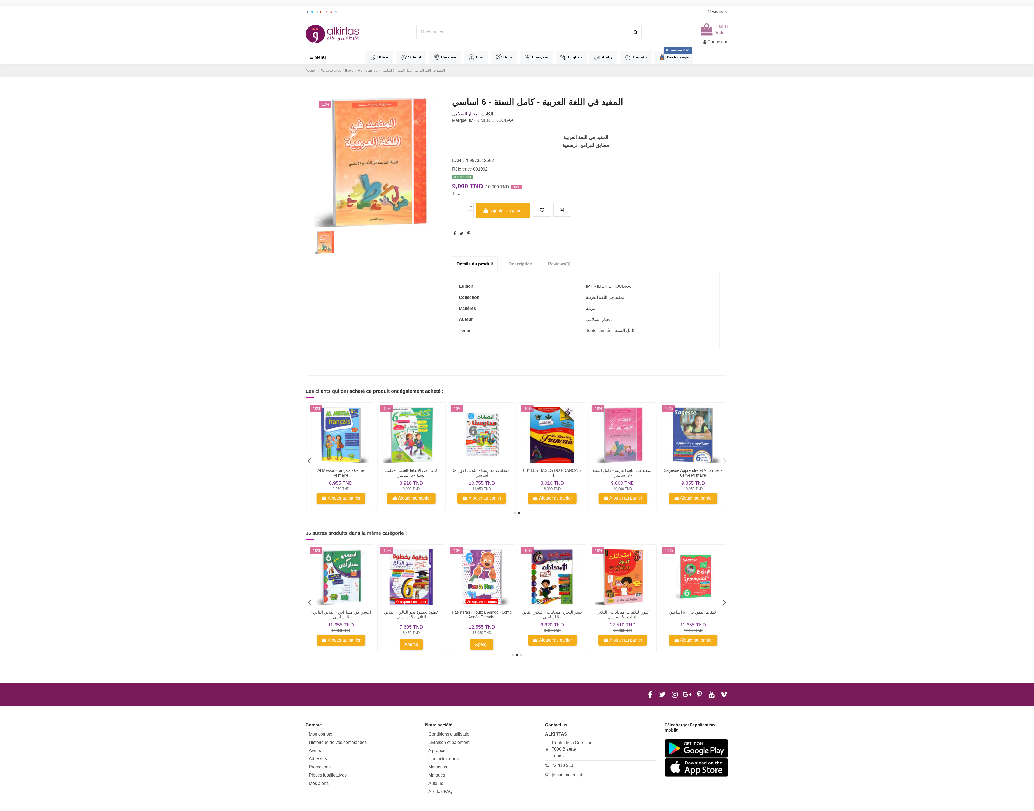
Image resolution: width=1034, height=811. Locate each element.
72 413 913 (562, 765)
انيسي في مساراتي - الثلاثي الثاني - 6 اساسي (341, 614)
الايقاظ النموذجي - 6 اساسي (693, 612)
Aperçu (411, 644)
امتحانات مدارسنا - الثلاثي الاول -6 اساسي (482, 472)
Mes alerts (319, 783)
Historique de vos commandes (338, 742)
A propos (436, 750)
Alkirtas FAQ (440, 791)
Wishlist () (719, 12)
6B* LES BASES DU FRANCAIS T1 (552, 472)
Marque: (460, 120)
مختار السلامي (465, 114)
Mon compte (320, 734)
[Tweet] (461, 233)
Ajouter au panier (507, 210)
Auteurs (435, 783)
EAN (456, 160)
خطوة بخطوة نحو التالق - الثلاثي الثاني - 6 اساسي (411, 614)
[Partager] (454, 233)
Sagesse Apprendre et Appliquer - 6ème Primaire (693, 472)
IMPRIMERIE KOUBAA (491, 120)
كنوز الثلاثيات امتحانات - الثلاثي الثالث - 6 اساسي (622, 614)
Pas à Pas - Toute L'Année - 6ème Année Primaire (482, 614)
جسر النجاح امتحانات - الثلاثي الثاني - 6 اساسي (552, 614)
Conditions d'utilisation (450, 734)
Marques (436, 775)
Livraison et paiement (448, 742)
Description (520, 264)
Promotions (320, 767)
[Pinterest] (468, 233)
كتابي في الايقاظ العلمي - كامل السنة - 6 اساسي (411, 472)
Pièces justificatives (328, 775)
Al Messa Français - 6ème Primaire (340, 472)
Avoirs (315, 750)
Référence (462, 169)
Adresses (318, 758)
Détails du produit (475, 264)
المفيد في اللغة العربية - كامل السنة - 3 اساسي (622, 472)
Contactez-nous (443, 758)
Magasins (437, 767)
